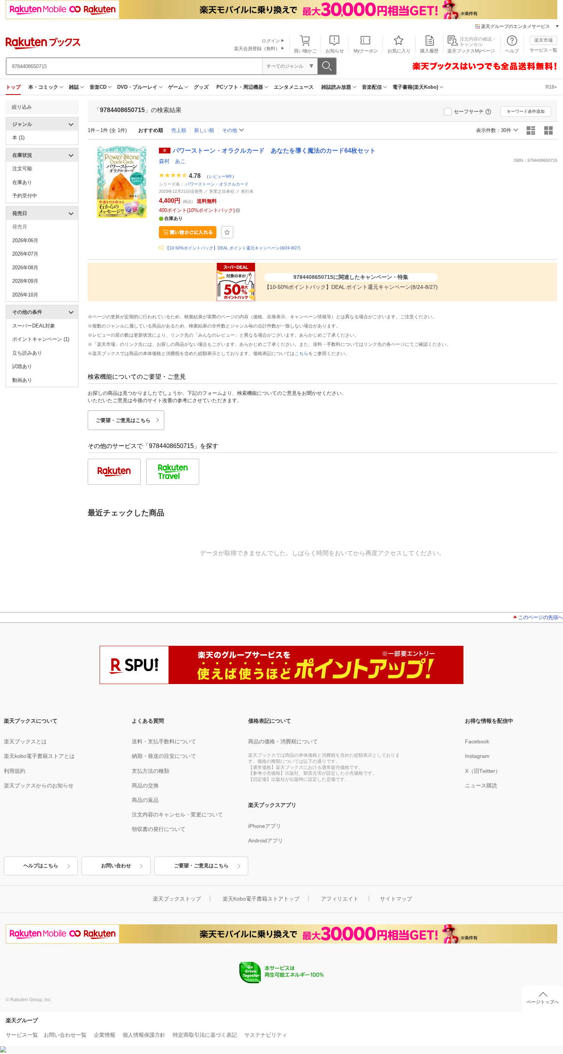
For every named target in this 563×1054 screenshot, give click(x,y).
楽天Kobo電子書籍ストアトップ (261, 899)
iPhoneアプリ (264, 826)
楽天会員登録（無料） (257, 48)
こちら (301, 353)
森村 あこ (172, 161)
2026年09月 (25, 281)
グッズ (201, 87)
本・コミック (43, 87)
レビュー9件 (220, 176)
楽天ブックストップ (177, 899)
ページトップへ (543, 1002)
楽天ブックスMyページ (471, 51)
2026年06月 (25, 240)
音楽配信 (372, 87)
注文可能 (22, 168)
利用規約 (14, 771)
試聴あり (22, 366)
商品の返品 (145, 800)
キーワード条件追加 (526, 111)
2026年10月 (25, 295)
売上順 (178, 130)
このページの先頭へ (540, 617)
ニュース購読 (481, 785)
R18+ (551, 87)
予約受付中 (24, 196)
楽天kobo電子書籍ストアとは (39, 756)
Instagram (477, 756)
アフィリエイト (339, 899)
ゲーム (175, 87)
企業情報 (104, 1035)
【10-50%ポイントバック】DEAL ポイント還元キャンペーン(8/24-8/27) (233, 248)
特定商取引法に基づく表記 (205, 1035)
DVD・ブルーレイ (137, 87)
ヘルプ (512, 51)
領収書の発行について (158, 829)
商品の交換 (145, 785)
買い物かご (305, 51)
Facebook (477, 741)
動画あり (22, 380)
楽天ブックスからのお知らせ (39, 785)
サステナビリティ (265, 1035)
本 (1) (18, 137)
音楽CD (98, 87)
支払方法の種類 (150, 771)
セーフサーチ (469, 111)
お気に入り (399, 51)
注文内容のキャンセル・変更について (177, 814)
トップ (13, 87)
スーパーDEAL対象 (33, 326)
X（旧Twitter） (483, 771)
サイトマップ (396, 899)
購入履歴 (429, 51)
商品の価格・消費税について (283, 741)
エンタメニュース (294, 87)
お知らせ (335, 51)
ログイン (271, 41)
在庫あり (22, 182)
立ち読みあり (27, 353)
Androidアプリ (265, 840)
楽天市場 (543, 40)
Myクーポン (366, 51)
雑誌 (74, 87)
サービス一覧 (543, 50)
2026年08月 (25, 267)
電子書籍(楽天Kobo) (415, 87)
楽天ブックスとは (25, 741)
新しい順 (204, 130)
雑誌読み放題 (336, 87)
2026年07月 (25, 254)
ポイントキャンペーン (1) (40, 339)
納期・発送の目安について (164, 756)
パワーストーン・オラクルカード (217, 184)
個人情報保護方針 (144, 1035)
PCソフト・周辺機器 (239, 87)
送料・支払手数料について (164, 741)
